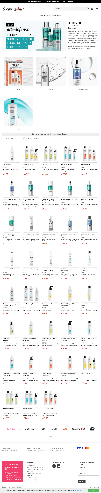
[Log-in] (92, 8)
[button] (96, 8)
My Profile (30, 465)
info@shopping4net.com (13, 479)
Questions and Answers (35, 467)
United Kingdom (92, 487)
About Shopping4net (34, 473)
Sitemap (19, 487)
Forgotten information (35, 469)
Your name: (81, 467)
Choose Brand (90, 18)
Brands (59, 15)
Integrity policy (32, 477)
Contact (30, 471)
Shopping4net (75, 18)
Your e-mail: (82, 474)
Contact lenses (51, 15)
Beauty (42, 15)
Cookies (30, 475)
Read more (78, 490)
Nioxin (97, 18)
